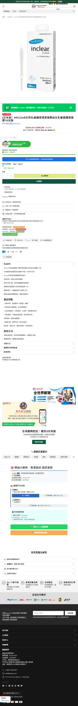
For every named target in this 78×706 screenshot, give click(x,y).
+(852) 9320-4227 (11, 670)
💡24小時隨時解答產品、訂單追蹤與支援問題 (39, 159)
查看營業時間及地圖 (18, 227)
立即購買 (39, 181)
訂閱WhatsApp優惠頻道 (10, 234)
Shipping (5, 196)
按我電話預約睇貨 (21, 229)
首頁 (3, 17)
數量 (3, 172)
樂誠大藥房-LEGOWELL (13, 123)
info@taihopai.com (11, 673)
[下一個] (73, 457)
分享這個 (8, 257)
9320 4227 (24, 517)
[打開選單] (3, 6)
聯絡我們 (15, 210)
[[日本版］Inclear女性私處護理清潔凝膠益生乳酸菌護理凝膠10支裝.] (39, 58)
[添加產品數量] (11, 176)
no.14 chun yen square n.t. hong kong (17, 677)
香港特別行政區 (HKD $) (12, 693)
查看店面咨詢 (8, 192)
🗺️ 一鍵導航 (25, 495)
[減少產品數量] (4, 176)
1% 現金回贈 (32, 108)
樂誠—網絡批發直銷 (16, 697)
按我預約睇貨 (20, 231)
